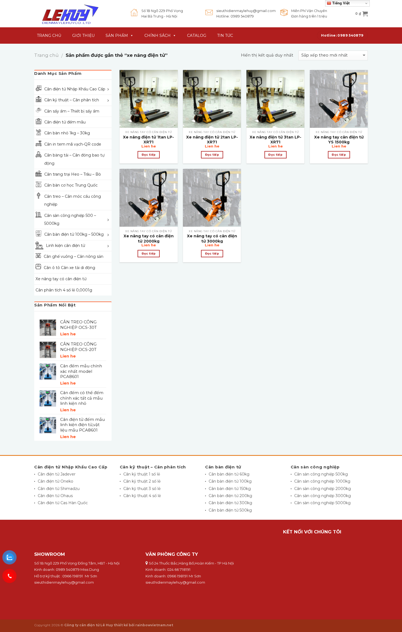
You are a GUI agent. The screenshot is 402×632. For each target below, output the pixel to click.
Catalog (196, 35)
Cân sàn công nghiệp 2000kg (322, 488)
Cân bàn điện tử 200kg (230, 495)
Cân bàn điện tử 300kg (230, 502)
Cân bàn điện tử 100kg (230, 481)
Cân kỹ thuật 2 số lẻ (142, 481)
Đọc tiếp (149, 154)
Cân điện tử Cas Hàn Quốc (63, 502)
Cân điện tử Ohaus (55, 495)
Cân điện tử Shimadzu (59, 488)
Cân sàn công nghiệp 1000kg (322, 481)
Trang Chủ (49, 35)
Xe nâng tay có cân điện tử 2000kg (149, 238)
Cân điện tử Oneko (55, 481)
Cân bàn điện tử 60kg (229, 474)
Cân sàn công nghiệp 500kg (321, 474)
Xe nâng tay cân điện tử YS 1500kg (339, 139)
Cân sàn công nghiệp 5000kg (322, 502)
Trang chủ (46, 55)
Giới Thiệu (83, 35)
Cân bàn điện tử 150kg (230, 488)
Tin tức (225, 35)
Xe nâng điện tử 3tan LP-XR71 (275, 139)
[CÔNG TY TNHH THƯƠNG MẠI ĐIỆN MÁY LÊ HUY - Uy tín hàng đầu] (78, 13)
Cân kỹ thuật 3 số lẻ (142, 488)
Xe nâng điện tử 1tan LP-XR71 (148, 139)
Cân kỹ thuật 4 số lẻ (142, 495)
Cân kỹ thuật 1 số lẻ (141, 474)
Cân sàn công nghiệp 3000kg (322, 495)
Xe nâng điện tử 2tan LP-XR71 (212, 139)
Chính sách (157, 35)
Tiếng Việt (340, 3)
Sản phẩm (117, 35)
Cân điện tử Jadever (56, 474)
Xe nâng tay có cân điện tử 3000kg (212, 238)
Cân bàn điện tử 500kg (230, 510)
